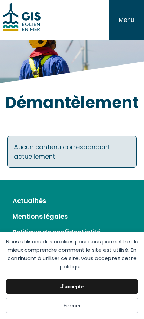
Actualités (29, 200)
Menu (126, 19)
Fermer (72, 306)
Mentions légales (40, 216)
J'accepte (72, 286)
